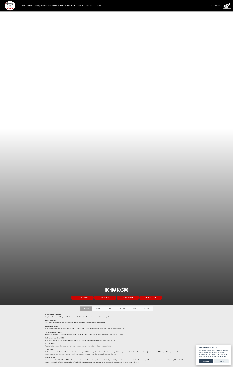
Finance (62, 6)
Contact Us (98, 6)
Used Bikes (44, 6)
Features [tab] (86, 308)
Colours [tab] (98, 308)
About (91, 6)
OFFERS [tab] (110, 308)
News (87, 6)
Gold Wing (37, 6)
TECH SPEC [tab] (122, 308)
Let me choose (221, 356)
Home (23, 6)
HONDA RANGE (111, 286)
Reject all (221, 361)
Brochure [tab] (146, 308)
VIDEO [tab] (134, 308)
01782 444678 (216, 5)
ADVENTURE (117, 286)
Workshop (55, 6)
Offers (49, 6)
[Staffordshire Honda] (10, 6)
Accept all (206, 361)
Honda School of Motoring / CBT (75, 6)
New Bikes (29, 6)
